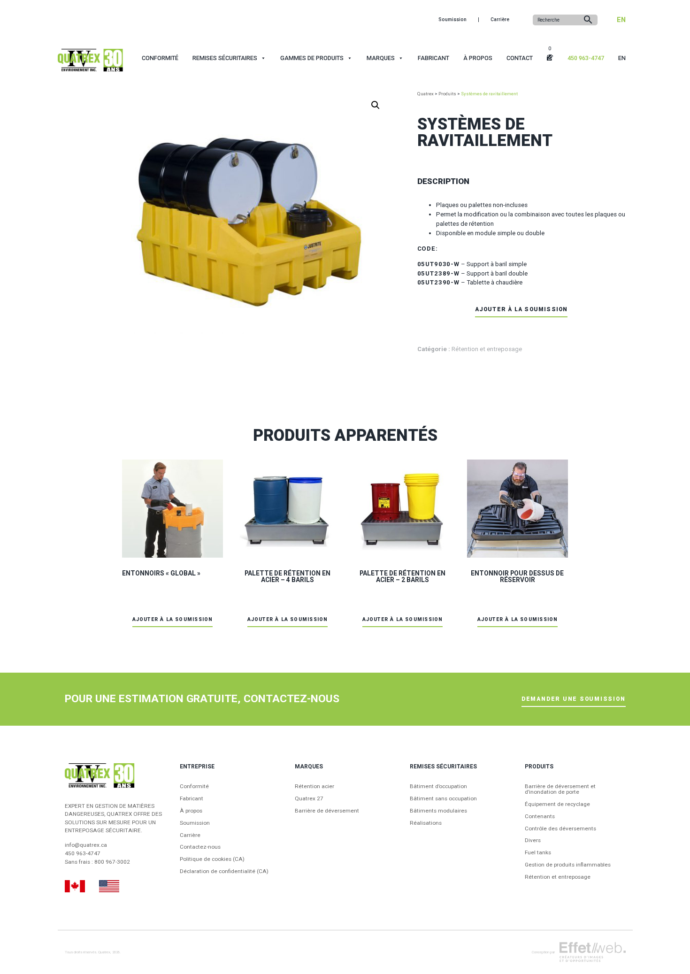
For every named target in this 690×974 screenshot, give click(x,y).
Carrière (500, 19)
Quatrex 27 (309, 799)
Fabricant (433, 57)
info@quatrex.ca (86, 845)
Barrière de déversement (327, 811)
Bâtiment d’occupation (438, 787)
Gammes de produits (312, 57)
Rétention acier (314, 787)
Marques (381, 57)
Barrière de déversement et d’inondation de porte (560, 789)
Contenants (540, 817)
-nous (200, 847)
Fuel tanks (538, 853)
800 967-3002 (112, 862)
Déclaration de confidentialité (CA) (224, 871)
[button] (375, 105)
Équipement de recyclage (557, 804)
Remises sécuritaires (224, 57)
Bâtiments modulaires (438, 811)
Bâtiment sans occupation (443, 799)
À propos (477, 57)
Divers (533, 841)
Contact (519, 57)
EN (621, 19)
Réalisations (426, 823)
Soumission (452, 19)
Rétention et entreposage (487, 349)
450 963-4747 (585, 57)
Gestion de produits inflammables (568, 865)
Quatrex (104, 952)
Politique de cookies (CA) (212, 859)
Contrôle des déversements (560, 829)
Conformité (160, 57)
